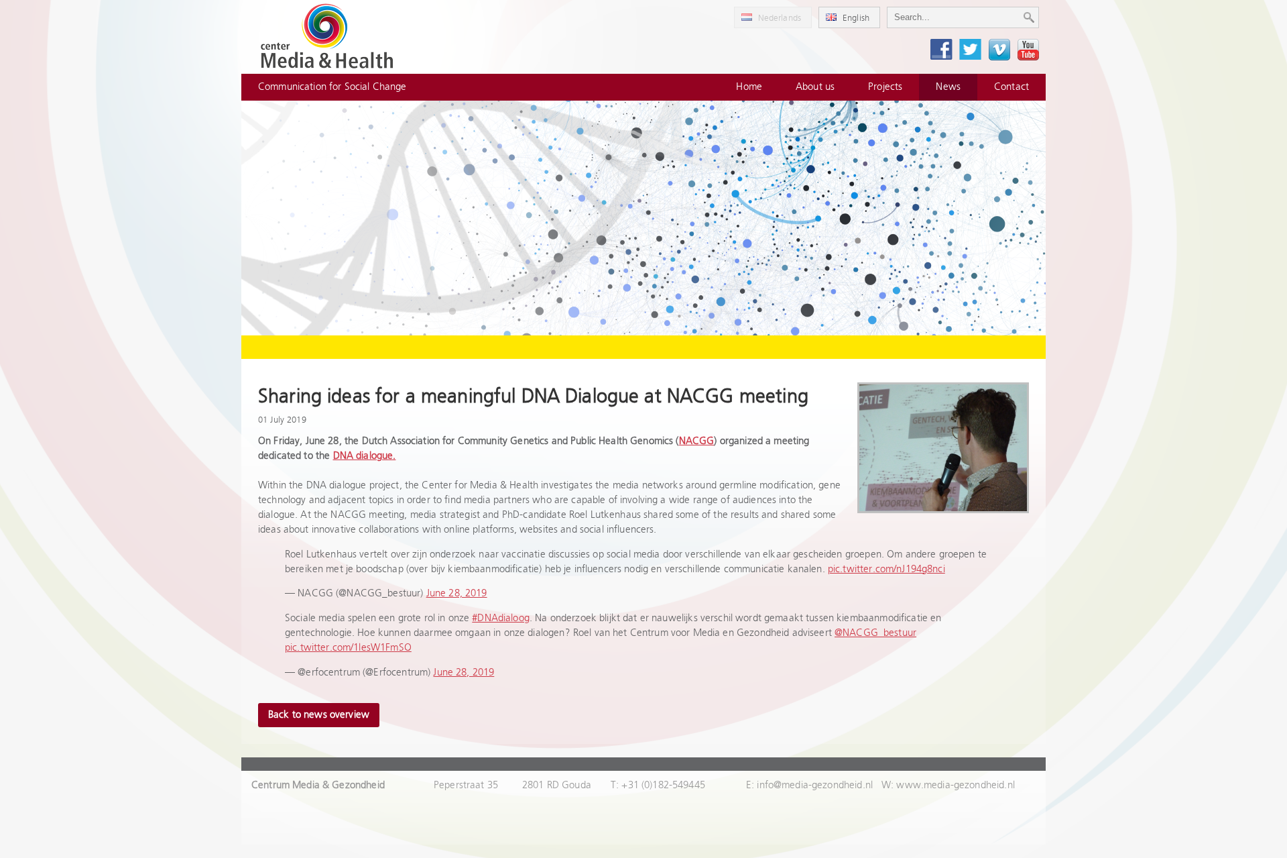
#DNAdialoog (501, 618)
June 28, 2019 (456, 593)
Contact (1011, 87)
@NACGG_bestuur (875, 633)
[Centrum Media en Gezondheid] (327, 36)
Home (749, 87)
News (948, 87)
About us (815, 87)
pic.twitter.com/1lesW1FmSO (348, 648)
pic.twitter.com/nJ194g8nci (886, 569)
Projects (885, 87)
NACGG (697, 441)
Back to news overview (318, 715)
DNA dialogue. (364, 456)
